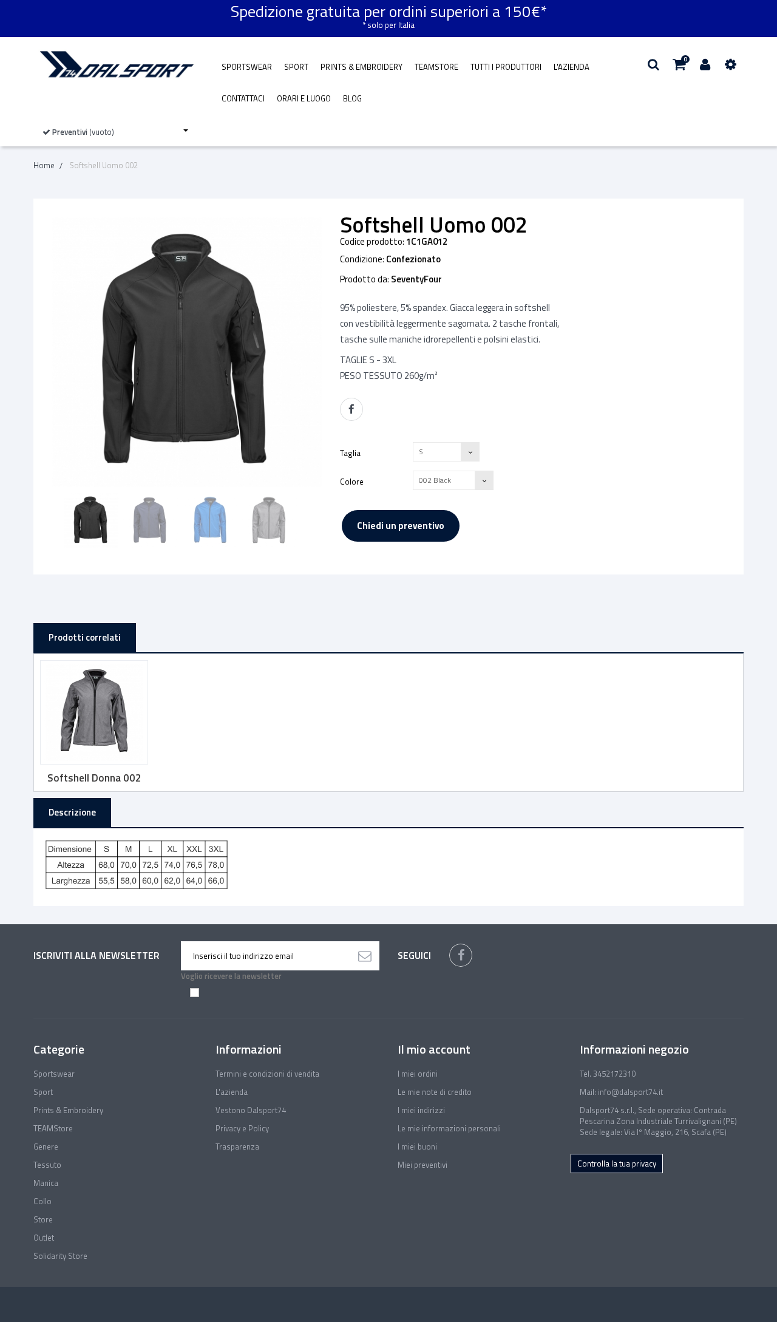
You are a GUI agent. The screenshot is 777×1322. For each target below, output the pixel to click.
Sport (296, 67)
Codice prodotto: (372, 241)
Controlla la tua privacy (616, 1163)
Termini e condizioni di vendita (267, 1074)
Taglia (351, 452)
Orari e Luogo (304, 98)
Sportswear (247, 67)
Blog (352, 98)
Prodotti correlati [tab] (85, 637)
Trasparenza (237, 1146)
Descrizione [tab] (72, 812)
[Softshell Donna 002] (94, 712)
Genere (45, 1146)
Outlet (43, 1238)
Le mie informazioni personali (449, 1128)
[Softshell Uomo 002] (91, 520)
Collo (42, 1201)
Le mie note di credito (435, 1092)
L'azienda (571, 67)
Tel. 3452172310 (608, 1074)
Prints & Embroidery (361, 67)
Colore (352, 481)
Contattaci (243, 98)
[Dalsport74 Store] (115, 64)
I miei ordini (418, 1074)
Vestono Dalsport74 (250, 1110)
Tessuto (47, 1165)
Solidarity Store (60, 1256)
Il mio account (434, 1049)
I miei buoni (417, 1146)
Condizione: (362, 259)
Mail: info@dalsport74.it (621, 1092)
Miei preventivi (422, 1165)
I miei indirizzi (421, 1110)
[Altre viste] (55, 521)
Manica (45, 1183)
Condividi (351, 409)
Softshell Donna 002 (94, 778)
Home (44, 165)
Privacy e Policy (242, 1128)
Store (43, 1219)
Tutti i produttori (505, 67)
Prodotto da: (364, 279)
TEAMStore (436, 67)
